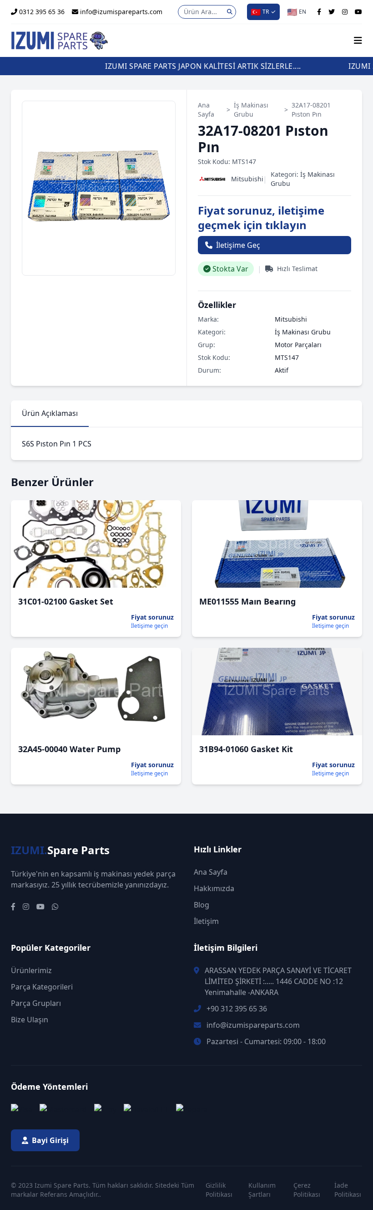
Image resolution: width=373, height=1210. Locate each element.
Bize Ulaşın (29, 1020)
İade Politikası (347, 1190)
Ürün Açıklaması (50, 413)
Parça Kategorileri (42, 987)
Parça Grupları (36, 1003)
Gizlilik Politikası (219, 1190)
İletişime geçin (149, 626)
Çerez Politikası (306, 1190)
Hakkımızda (214, 888)
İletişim (206, 921)
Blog (201, 905)
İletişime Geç (238, 245)
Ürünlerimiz (31, 970)
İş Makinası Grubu (251, 109)
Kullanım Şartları (262, 1190)
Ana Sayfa (206, 109)
